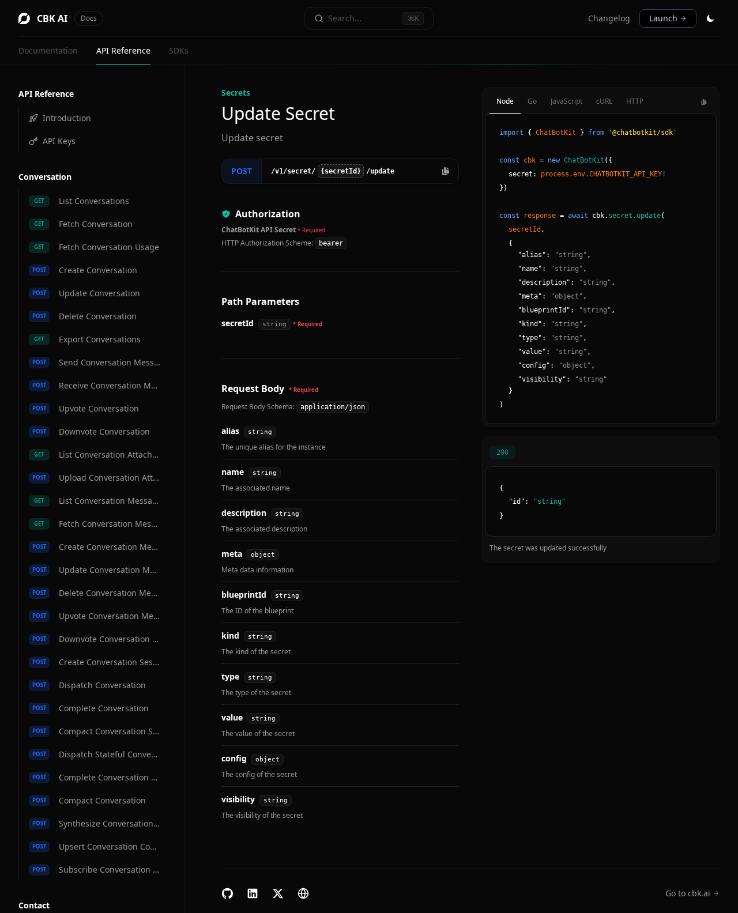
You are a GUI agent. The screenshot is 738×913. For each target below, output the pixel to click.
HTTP (634, 101)
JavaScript (566, 101)
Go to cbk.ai (687, 893)
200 (502, 452)
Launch (663, 18)
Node (505, 101)
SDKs (179, 50)
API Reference (123, 50)
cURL (604, 101)
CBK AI (67, 18)
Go (532, 101)
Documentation (48, 50)
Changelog (609, 18)
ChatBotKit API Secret (258, 230)
